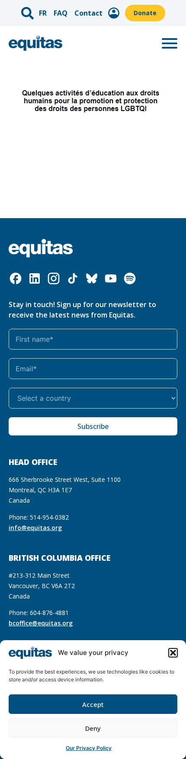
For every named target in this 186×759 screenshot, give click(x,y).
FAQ (60, 13)
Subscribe (93, 426)
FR (43, 13)
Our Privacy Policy (89, 748)
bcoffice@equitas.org (41, 623)
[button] (173, 652)
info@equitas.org (35, 527)
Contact (88, 13)
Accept (93, 704)
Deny (93, 728)
